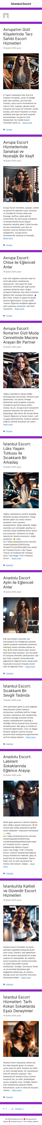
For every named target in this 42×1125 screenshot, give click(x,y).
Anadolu (9, 673)
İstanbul (9, 565)
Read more (27, 123)
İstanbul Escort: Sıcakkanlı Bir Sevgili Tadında (17, 690)
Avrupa (9, 129)
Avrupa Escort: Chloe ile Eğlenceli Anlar (19, 262)
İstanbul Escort (21, 3)
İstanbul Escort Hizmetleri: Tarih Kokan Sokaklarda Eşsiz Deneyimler (19, 1004)
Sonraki (19, 1109)
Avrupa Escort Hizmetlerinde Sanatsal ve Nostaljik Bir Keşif (18, 149)
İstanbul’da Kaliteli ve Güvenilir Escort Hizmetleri (19, 891)
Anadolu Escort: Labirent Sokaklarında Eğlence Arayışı (17, 763)
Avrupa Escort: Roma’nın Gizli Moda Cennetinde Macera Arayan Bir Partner (21, 335)
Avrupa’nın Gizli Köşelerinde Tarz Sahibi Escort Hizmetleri (18, 36)
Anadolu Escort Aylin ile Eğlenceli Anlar (18, 582)
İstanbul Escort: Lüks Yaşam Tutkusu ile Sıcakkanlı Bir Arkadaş (17, 453)
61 (12, 1109)
